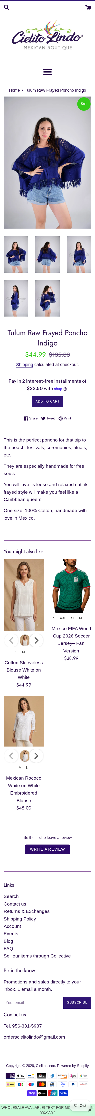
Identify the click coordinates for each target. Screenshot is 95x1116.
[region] (47, 1110)
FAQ (8, 948)
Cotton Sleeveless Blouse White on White (24, 670)
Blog (8, 941)
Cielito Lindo (45, 1066)
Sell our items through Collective (37, 955)
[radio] (25, 640)
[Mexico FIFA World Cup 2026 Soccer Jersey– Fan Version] (71, 586)
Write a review (47, 849)
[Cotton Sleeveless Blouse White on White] (24, 595)
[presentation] (36, 640)
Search (11, 896)
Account (12, 926)
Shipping (24, 364)
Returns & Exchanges (27, 911)
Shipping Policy (20, 918)
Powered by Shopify (73, 1066)
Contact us (15, 904)
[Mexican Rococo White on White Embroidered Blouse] (24, 721)
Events (11, 933)
